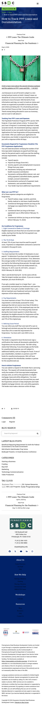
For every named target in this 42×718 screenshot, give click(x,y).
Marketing (5, 469)
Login (4, 422)
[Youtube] (21, 551)
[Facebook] (10, 551)
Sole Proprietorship (30, 486)
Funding (5, 464)
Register (12, 422)
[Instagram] (32, 551)
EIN (23, 484)
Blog (10, 12)
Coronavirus (17, 484)
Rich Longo (26, 508)
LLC (3, 487)
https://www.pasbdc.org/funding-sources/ (14, 661)
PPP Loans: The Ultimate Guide (21, 37)
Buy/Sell (5, 467)
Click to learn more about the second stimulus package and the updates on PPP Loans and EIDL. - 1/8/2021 (21, 87)
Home (4, 12)
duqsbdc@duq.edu (21, 547)
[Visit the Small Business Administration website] (6, 632)
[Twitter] (15, 551)
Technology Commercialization (13, 472)
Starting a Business (8, 461)
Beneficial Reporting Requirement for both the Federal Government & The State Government (20, 446)
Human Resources (31, 484)
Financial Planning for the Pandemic (21, 43)
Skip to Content (8, 9)
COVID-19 (16, 408)
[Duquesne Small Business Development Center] (8, 3)
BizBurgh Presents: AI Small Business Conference (19, 452)
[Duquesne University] (26, 632)
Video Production (8, 475)
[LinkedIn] (27, 551)
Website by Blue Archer (22, 702)
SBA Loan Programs (13, 487)
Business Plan (7, 484)
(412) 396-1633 (21, 540)
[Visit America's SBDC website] (35, 632)
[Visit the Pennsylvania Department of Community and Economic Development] (16, 632)
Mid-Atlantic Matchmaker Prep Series (15, 449)
